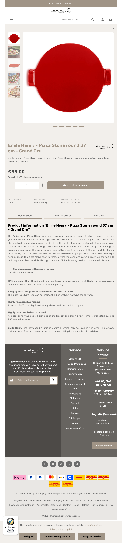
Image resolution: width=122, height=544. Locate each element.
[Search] (92, 19)
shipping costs (45, 493)
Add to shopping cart (76, 185)
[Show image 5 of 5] (81, 126)
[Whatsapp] (69, 464)
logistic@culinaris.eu (107, 414)
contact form (102, 423)
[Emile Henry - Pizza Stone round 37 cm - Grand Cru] (68, 77)
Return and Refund (75, 428)
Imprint (68, 529)
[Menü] (16, 518)
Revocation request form (75, 386)
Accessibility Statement (75, 395)
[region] (61, 84)
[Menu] (11, 19)
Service (75, 350)
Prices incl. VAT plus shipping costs (25, 177)
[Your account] (102, 19)
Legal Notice (75, 358)
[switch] (10, 531)
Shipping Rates (75, 369)
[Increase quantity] (42, 185)
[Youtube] (53, 464)
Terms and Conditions (75, 364)
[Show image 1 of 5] (55, 126)
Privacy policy (75, 374)
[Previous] (29, 84)
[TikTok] (77, 464)
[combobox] (74, 19)
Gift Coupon (75, 418)
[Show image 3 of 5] (68, 126)
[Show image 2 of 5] (61, 126)
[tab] (25, 216)
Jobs (75, 408)
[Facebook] (45, 464)
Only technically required (57, 536)
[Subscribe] (53, 380)
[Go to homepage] (61, 10)
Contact (75, 403)
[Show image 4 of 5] (75, 126)
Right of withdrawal (75, 379)
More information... (93, 525)
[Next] (108, 84)
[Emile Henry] (103, 146)
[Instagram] (61, 464)
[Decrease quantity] (11, 185)
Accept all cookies (91, 536)
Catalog (75, 413)
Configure (28, 536)
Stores (75, 423)
